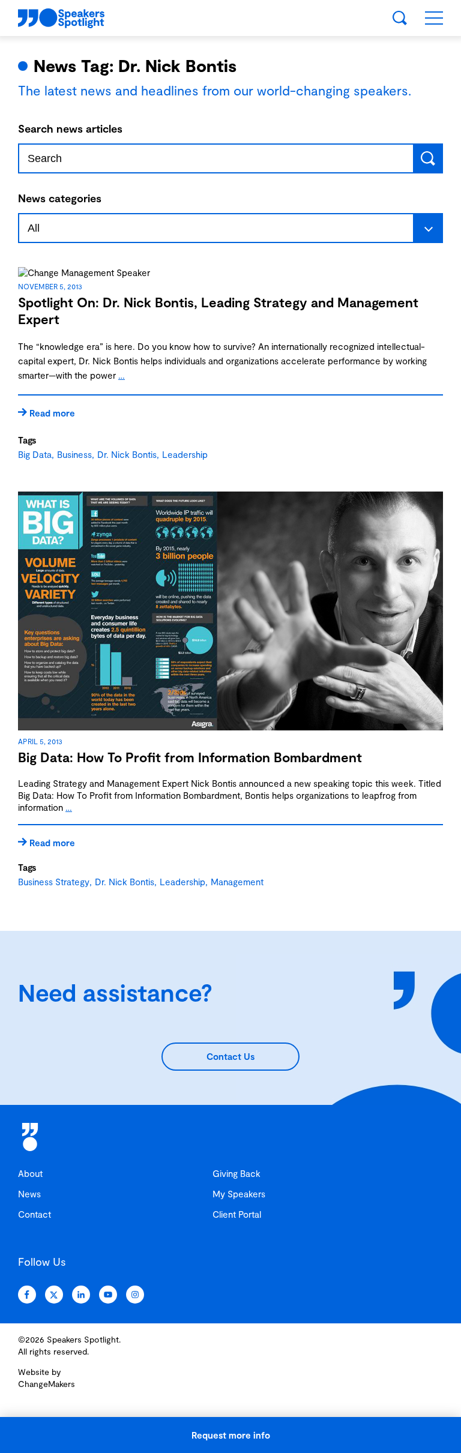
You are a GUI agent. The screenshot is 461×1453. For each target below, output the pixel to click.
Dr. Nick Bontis (127, 454)
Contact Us (230, 1056)
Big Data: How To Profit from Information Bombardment (190, 757)
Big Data (35, 454)
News (29, 1193)
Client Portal (236, 1214)
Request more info (230, 1435)
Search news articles (70, 128)
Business (74, 454)
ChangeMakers (46, 1384)
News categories (59, 198)
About (30, 1173)
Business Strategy (53, 881)
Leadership (185, 454)
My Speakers (238, 1193)
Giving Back (236, 1173)
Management (237, 881)
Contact (34, 1214)
